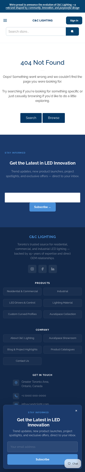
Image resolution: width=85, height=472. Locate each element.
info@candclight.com (35, 404)
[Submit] (72, 31)
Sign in (74, 20)
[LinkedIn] (53, 269)
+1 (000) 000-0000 (34, 395)
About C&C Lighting (22, 338)
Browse (53, 118)
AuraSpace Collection (63, 314)
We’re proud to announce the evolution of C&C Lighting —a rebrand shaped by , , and (42, 6)
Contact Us (22, 360)
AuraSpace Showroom (62, 338)
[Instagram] (32, 269)
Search (31, 118)
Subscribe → (42, 207)
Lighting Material (63, 302)
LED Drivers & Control (22, 302)
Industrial (62, 291)
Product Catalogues (63, 349)
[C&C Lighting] (42, 20)
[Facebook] (42, 269)
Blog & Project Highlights (22, 349)
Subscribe (42, 459)
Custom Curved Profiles (22, 314)
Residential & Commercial (22, 291)
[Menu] (7, 20)
